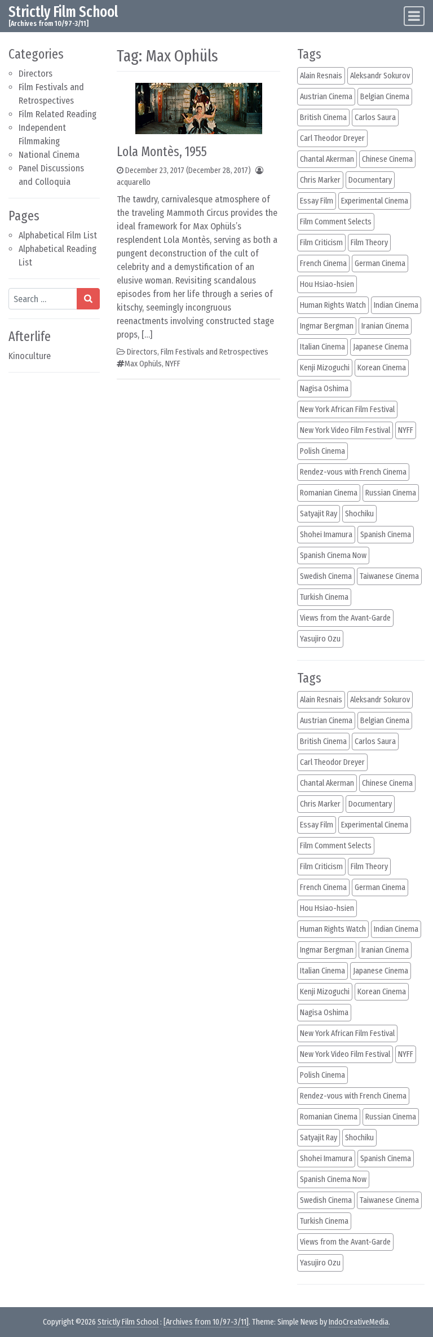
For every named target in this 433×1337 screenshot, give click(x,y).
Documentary (370, 180)
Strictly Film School (63, 12)
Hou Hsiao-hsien (327, 284)
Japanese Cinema (380, 347)
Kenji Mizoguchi (325, 368)
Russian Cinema (390, 493)
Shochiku (359, 514)
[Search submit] (88, 298)
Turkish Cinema (324, 597)
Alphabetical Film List (58, 235)
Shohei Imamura (326, 534)
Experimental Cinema (374, 201)
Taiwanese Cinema (389, 576)
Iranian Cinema (385, 326)
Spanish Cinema (385, 534)
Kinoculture (29, 356)
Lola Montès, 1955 (162, 152)
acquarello (134, 182)
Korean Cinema (381, 368)
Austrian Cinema (326, 96)
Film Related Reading (57, 114)
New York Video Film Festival (345, 430)
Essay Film (316, 201)
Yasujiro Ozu (320, 639)
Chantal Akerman (327, 159)
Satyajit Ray (318, 514)
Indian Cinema (396, 305)
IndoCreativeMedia (358, 1322)
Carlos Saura (375, 117)
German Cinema (380, 263)
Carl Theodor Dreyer (332, 138)
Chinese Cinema (387, 159)
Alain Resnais (321, 76)
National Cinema (49, 154)
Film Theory (369, 242)
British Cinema (323, 117)
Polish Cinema (322, 451)
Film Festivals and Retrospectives (214, 352)
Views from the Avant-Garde (345, 618)
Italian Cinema (322, 347)
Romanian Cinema (328, 493)
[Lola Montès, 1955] (198, 108)
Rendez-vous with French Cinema (353, 472)
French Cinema (323, 263)
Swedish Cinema (326, 576)
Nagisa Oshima (324, 388)
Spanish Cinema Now (333, 555)
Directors (35, 73)
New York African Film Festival (347, 409)
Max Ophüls (143, 364)
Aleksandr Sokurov (380, 76)
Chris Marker (320, 180)
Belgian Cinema (384, 96)
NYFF (172, 364)
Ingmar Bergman (327, 326)
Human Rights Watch (333, 305)
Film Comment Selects (336, 222)
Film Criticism (321, 242)
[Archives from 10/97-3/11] (206, 1322)
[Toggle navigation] (414, 16)
